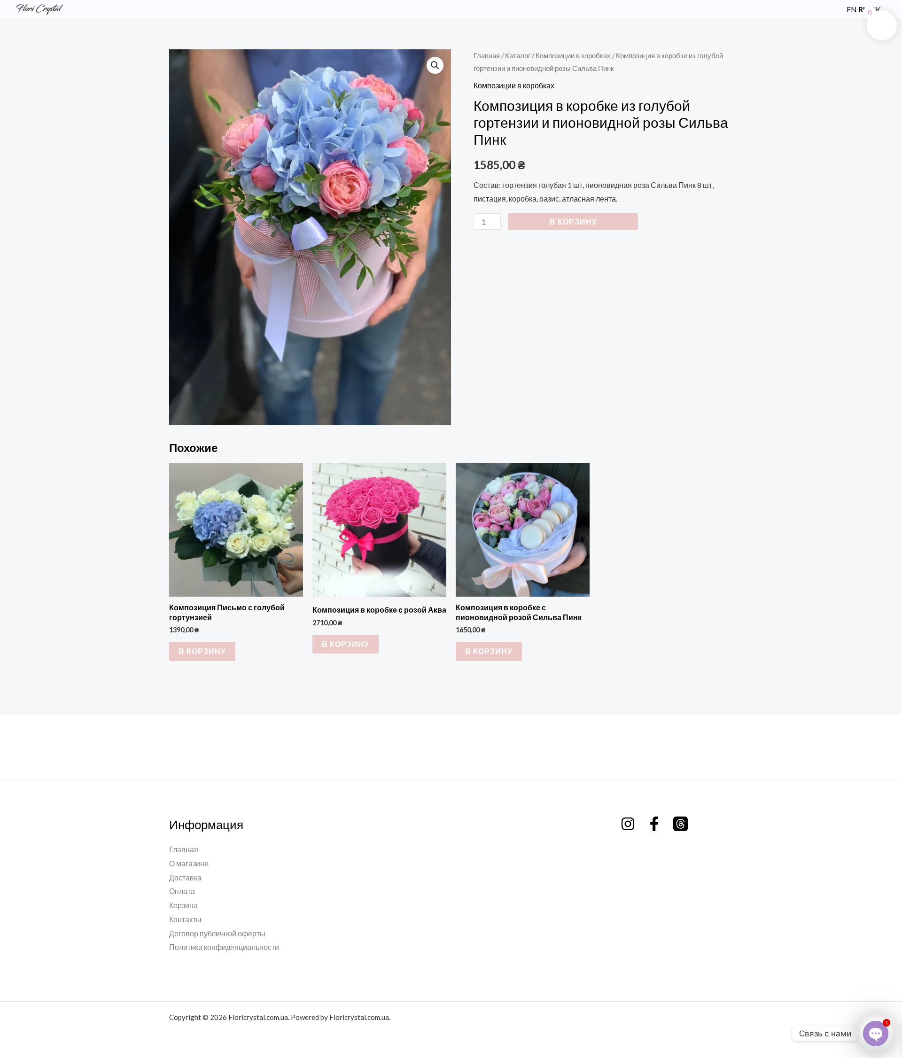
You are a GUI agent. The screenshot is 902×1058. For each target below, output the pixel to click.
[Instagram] (628, 824)
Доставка (185, 877)
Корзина (183, 905)
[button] (834, 9)
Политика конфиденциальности (224, 946)
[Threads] (680, 824)
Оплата (182, 891)
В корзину (573, 221)
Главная (487, 55)
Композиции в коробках (573, 55)
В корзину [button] (202, 650)
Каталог (517, 55)
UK (875, 9)
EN (852, 9)
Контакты (185, 919)
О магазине (189, 863)
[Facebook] (654, 824)
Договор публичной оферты (217, 933)
